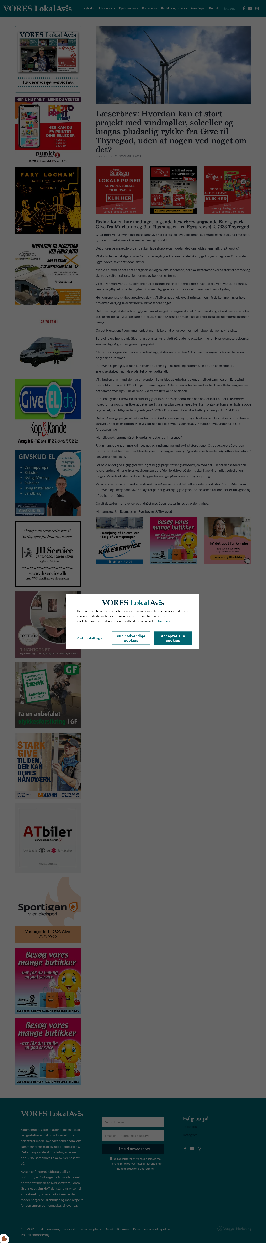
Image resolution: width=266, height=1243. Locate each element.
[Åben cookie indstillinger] (4, 1238)
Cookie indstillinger (89, 638)
